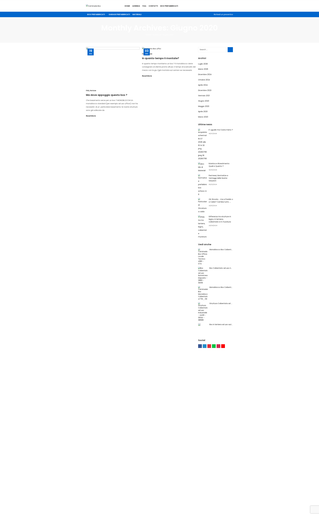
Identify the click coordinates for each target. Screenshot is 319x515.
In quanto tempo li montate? (160, 58)
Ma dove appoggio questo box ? (106, 95)
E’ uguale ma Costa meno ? (221, 130)
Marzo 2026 (203, 69)
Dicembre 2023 (204, 90)
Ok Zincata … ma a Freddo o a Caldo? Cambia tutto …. (221, 200)
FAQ (87, 90)
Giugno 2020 (203, 101)
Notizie (93, 90)
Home (148, 34)
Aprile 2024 (203, 85)
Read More (91, 116)
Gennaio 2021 (204, 95)
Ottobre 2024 (204, 80)
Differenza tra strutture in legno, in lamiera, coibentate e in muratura (220, 219)
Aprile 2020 (203, 111)
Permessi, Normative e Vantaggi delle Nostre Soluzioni (218, 178)
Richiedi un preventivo (223, 14)
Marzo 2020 (203, 117)
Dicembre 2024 (205, 74)
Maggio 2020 (203, 106)
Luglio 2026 (203, 64)
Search (230, 49)
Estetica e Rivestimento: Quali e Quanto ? (219, 164)
